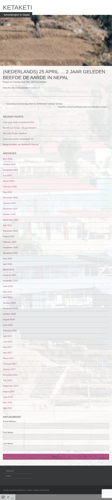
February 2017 (10, 364)
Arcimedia (45, 490)
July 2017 (7, 336)
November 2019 (10, 281)
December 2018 (10, 308)
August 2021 (9, 236)
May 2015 (7, 402)
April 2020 (7, 264)
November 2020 (10, 253)
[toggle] (3, 496)
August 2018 (9, 319)
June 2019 (8, 286)
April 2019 (7, 297)
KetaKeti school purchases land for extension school (83, 107)
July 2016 (7, 380)
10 (62, 497)
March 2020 (8, 269)
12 (65, 497)
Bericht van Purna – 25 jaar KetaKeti (19, 128)
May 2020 (7, 258)
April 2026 (7, 159)
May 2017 (7, 347)
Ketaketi (17, 7)
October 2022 (9, 214)
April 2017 (7, 353)
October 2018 (9, 314)
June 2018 (8, 325)
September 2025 (10, 170)
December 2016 (10, 375)
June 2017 (8, 341)
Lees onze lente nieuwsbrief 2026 (18, 122)
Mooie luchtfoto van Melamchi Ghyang (20, 144)
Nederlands (35, 88)
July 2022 (7, 225)
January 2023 (9, 203)
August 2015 (9, 391)
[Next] (12, 497)
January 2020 (9, 275)
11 (63, 497)
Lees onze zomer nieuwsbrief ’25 (18, 139)
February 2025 (10, 186)
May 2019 (7, 292)
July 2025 (7, 175)
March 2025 (8, 181)
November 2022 (10, 209)
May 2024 (7, 192)
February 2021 (10, 242)
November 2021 (10, 231)
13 (67, 497)
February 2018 (10, 330)
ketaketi (42, 82)
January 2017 (9, 369)
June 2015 (8, 397)
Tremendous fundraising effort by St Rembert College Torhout (32, 104)
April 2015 (7, 408)
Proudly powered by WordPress (14, 490)
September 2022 (10, 220)
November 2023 (10, 197)
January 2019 (9, 303)
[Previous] (8, 497)
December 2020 (10, 247)
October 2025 (9, 164)
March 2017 (8, 358)
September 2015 (10, 386)
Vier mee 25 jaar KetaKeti (15, 133)
